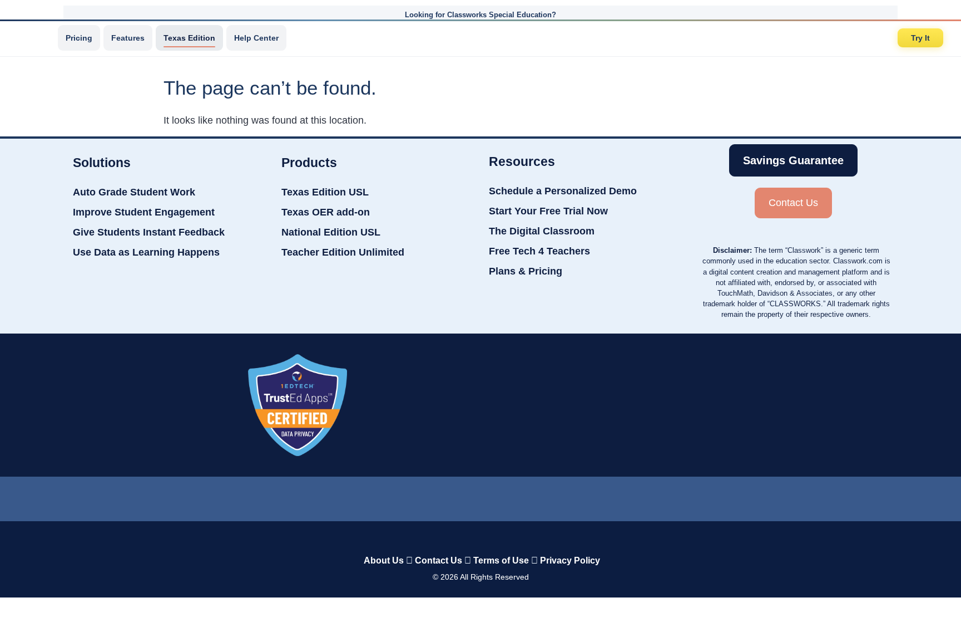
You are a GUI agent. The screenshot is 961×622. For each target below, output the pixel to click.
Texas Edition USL (325, 192)
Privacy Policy (570, 560)
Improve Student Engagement (144, 212)
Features (128, 37)
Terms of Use (501, 560)
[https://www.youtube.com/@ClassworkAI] (570, 496)
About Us (384, 560)
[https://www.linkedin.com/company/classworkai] (391, 496)
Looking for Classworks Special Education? (480, 15)
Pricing (79, 37)
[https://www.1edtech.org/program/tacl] (297, 405)
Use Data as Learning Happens (146, 252)
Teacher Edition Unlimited (342, 252)
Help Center (256, 37)
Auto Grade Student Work (134, 192)
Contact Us (438, 560)
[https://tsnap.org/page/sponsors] (673, 405)
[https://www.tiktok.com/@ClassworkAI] (435, 496)
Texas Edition (189, 37)
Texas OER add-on (325, 212)
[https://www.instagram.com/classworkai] (525, 496)
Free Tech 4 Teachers (539, 251)
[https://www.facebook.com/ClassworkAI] (480, 496)
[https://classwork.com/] (468, 537)
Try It (920, 37)
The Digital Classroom (542, 231)
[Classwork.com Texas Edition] (33, 38)
